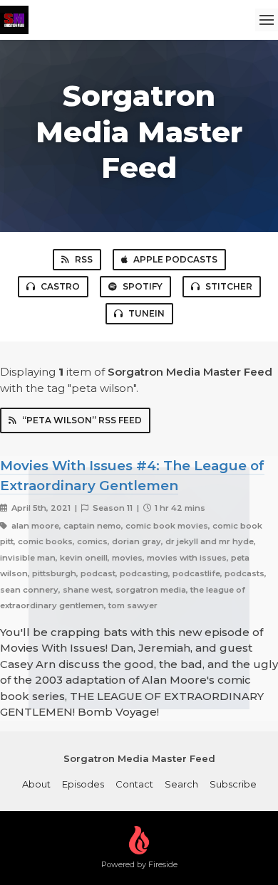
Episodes (83, 784)
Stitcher (228, 286)
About (36, 784)
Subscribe (233, 784)
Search (181, 784)
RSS (84, 259)
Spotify (143, 286)
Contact (134, 784)
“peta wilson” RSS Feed (82, 420)
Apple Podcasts (175, 259)
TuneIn (146, 313)
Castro (60, 286)
